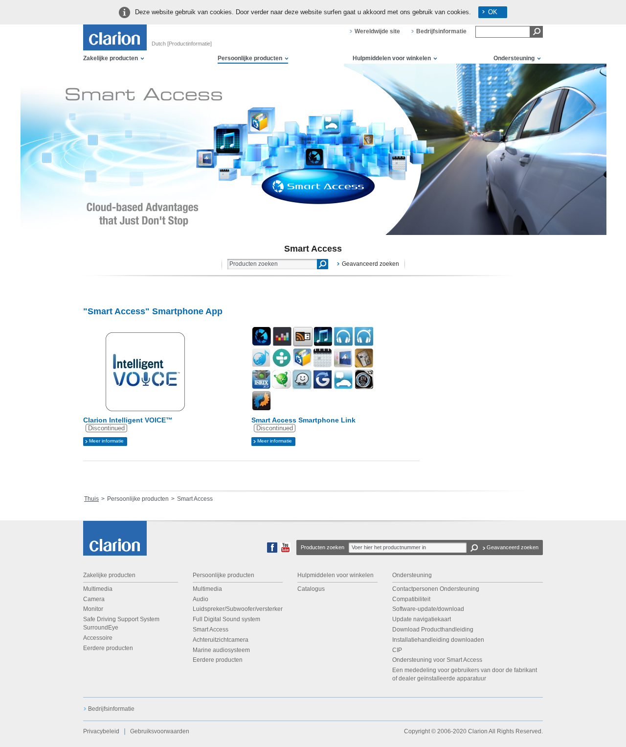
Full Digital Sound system (226, 619)
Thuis (91, 498)
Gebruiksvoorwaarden (159, 731)
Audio (200, 599)
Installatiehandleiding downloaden (438, 639)
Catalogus (311, 588)
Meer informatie (106, 441)
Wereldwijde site (377, 31)
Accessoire (97, 637)
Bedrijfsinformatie (441, 31)
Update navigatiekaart (421, 619)
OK (492, 12)
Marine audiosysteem (221, 650)
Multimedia (97, 588)
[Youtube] (285, 550)
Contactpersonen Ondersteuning (435, 588)
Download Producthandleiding (432, 629)
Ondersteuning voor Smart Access (437, 659)
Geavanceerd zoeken (370, 263)
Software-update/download (428, 609)
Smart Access (210, 629)
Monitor (93, 609)
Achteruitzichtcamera (220, 639)
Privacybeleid (101, 731)
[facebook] (272, 550)
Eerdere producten (108, 648)
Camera (94, 599)
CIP (397, 650)
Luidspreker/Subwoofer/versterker (238, 609)
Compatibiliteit (411, 599)
